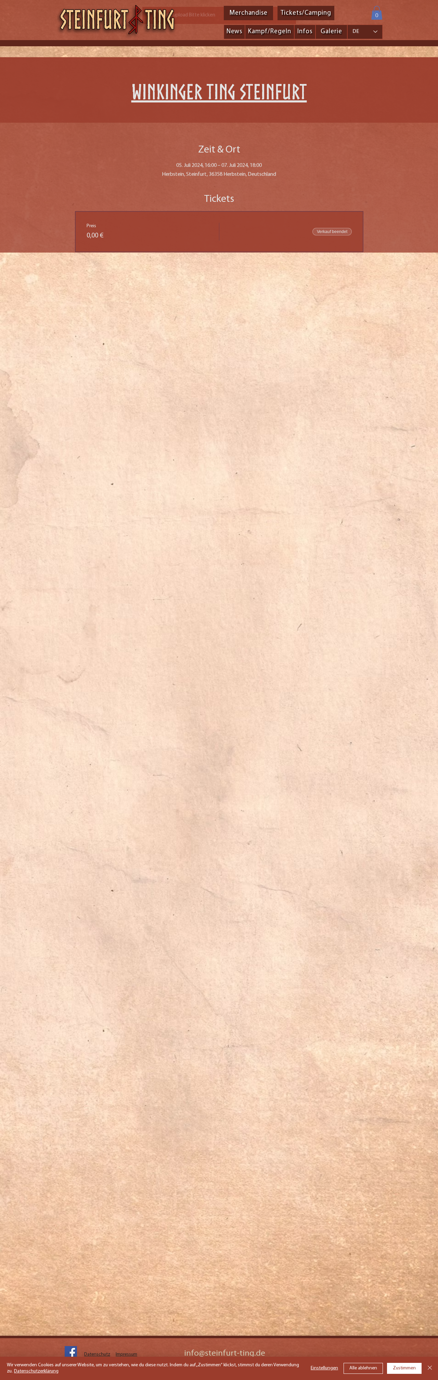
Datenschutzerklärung (36, 1371)
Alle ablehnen (363, 1368)
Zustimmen (404, 1368)
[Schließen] (430, 1368)
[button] (377, 13)
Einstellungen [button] (324, 1368)
